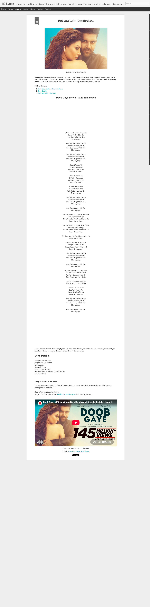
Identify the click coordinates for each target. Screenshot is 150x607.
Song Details (42, 91)
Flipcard (10, 9)
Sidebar (32, 9)
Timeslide (48, 9)
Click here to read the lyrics (66, 394)
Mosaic (25, 9)
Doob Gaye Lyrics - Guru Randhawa (76, 20)
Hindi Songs (85, 451)
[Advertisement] (76, 116)
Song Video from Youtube (47, 93)
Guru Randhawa (74, 451)
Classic (3, 9)
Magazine (18, 9)
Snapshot (39, 9)
